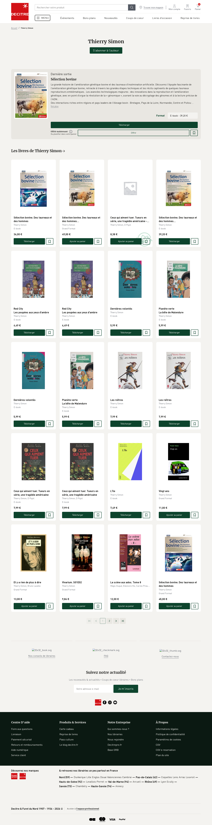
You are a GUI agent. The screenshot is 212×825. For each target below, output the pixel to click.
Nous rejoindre (116, 739)
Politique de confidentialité (170, 734)
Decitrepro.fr (115, 744)
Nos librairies (115, 734)
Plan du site (162, 755)
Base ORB (113, 749)
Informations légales (167, 728)
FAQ (106, 655)
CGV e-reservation (166, 749)
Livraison (16, 734)
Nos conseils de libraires (41, 655)
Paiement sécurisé (21, 739)
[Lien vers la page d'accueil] (20, 11)
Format (160, 115)
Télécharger (124, 125)
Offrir (133, 132)
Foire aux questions (21, 728)
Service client (18, 755)
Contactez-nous (170, 656)
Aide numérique (19, 749)
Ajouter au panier (78, 241)
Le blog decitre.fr (68, 744)
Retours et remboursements (27, 744)
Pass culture (66, 739)
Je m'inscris (125, 688)
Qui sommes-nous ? (118, 728)
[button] (124, 94)
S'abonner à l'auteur (106, 50)
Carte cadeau (66, 728)
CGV (158, 744)
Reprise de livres (68, 734)
